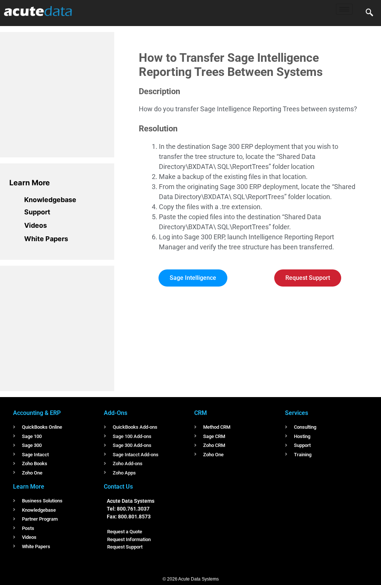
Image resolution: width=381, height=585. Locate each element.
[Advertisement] (65, 93)
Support (37, 212)
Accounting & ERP (37, 412)
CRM (200, 412)
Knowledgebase (50, 200)
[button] (369, 13)
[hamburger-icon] (344, 9)
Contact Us (118, 486)
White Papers (46, 239)
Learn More (29, 182)
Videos (35, 225)
